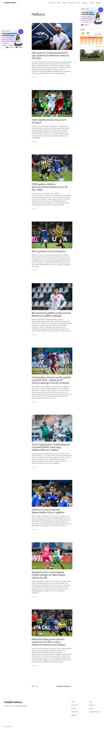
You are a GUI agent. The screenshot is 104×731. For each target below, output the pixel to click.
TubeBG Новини (10, 3)
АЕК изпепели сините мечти (49, 251)
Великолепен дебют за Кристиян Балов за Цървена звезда (51, 314)
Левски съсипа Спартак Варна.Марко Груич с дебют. (48, 511)
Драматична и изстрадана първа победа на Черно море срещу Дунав (48, 575)
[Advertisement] (12, 17)
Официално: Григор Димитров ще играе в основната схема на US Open (50, 55)
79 (36, 686)
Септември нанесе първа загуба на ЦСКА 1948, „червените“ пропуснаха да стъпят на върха (51, 380)
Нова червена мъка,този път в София (49, 121)
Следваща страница (64, 686)
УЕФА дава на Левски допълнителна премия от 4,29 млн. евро (49, 187)
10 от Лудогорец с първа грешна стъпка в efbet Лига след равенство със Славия (51, 447)
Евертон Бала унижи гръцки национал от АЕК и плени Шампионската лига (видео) (48, 642)
